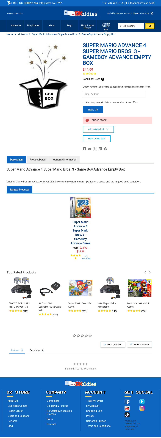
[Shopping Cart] (151, 13)
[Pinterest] (105, 149)
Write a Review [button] (141, 344)
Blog (10, 425)
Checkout (144, 13)
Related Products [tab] (19, 189)
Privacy (90, 415)
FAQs (50, 419)
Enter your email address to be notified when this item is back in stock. (116, 86)
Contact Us (53, 400)
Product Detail (38, 159)
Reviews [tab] (15, 350)
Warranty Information (64, 159)
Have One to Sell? (96, 138)
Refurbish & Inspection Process (59, 412)
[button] (145, 272)
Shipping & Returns (57, 405)
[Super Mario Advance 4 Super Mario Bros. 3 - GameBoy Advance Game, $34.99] (80, 207)
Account (128, 13)
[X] (95, 149)
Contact (10, 13)
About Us (19, 13)
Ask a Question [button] (114, 344)
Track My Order (94, 400)
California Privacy (96, 420)
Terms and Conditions (98, 425)
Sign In (136, 13)
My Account (92, 405)
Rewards (12, 420)
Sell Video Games (115, 13)
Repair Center (15, 410)
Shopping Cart (94, 410)
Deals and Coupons (18, 415)
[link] (117, 73)
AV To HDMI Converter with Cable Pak (50, 307)
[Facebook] (84, 149)
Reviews (51, 424)
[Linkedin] (100, 149)
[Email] (89, 149)
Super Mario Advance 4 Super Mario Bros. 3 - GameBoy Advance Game (80, 232)
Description (16, 159)
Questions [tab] (35, 350)
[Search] (149, 26)
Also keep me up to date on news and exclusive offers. (112, 102)
